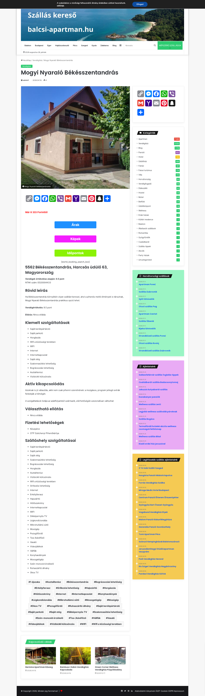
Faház (141, 166)
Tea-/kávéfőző (78, 618)
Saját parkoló (37, 612)
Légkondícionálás (42, 600)
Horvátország (144, 179)
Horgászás (110, 588)
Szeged (84, 45)
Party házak (143, 255)
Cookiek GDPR (167, 691)
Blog (114, 45)
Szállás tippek (144, 246)
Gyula (94, 45)
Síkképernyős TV (77, 612)
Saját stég (56, 612)
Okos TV (36, 606)
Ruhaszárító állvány (80, 606)
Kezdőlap (27, 60)
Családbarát (143, 242)
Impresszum (179, 691)
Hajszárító (91, 588)
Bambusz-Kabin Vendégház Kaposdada (74, 668)
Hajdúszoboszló (62, 45)
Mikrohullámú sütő (69, 600)
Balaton (28, 45)
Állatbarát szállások (147, 228)
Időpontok (75, 253)
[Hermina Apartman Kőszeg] (40, 655)
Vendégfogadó (144, 184)
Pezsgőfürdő (55, 606)
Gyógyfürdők (144, 237)
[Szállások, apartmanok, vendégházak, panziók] (102, 20)
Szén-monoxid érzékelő (50, 618)
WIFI (83, 624)
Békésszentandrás (78, 582)
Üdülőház (142, 161)
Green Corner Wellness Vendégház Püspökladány (108, 668)
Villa (140, 175)
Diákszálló (142, 188)
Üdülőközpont (144, 206)
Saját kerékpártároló (109, 606)
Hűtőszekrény (42, 594)
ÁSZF (157, 691)
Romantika (143, 233)
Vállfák (96, 618)
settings (60, 5)
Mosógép (113, 600)
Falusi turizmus (145, 170)
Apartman (142, 139)
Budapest (39, 45)
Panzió (141, 152)
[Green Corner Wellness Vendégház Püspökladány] (110, 655)
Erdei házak (143, 215)
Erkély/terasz (43, 588)
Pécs (75, 45)
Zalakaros (104, 45)
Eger (49, 45)
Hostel (141, 193)
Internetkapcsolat (82, 594)
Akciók (141, 251)
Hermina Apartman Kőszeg (39, 667)
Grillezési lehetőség (68, 588)
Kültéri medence (145, 219)
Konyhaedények (108, 594)
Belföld (141, 201)
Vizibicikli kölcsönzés (62, 624)
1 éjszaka (35, 582)
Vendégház (37, 60)
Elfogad (140, 4)
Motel (141, 197)
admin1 (26, 80)
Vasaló (111, 618)
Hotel (140, 157)
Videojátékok (37, 624)
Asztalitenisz (54, 582)
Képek (75, 239)
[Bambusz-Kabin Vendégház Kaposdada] (75, 655)
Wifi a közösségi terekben (107, 624)
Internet (61, 594)
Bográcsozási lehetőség (108, 582)
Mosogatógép (93, 600)
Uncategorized (145, 260)
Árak (75, 225)
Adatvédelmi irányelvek (145, 691)
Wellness (142, 210)
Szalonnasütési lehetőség (108, 612)
